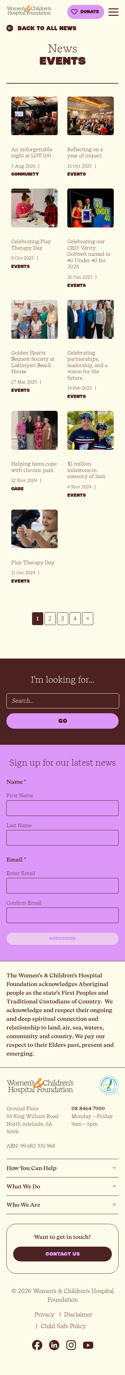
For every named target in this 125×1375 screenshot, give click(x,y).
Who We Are (23, 1204)
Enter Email (20, 873)
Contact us (63, 1254)
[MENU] (113, 11)
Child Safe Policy (63, 1326)
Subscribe (62, 939)
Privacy (44, 1314)
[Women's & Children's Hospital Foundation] (28, 10)
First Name (19, 795)
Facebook (37, 1345)
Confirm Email (24, 903)
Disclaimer (78, 1314)
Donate (89, 12)
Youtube (88, 1345)
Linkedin (54, 1345)
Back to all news (47, 28)
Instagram (71, 1345)
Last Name (19, 825)
